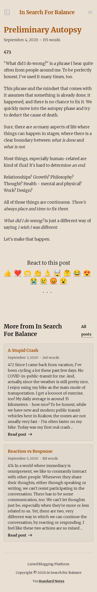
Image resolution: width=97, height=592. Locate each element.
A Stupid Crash (23, 350)
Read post (17, 434)
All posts (86, 330)
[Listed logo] (7, 12)
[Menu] (90, 12)
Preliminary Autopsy (42, 30)
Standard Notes (51, 581)
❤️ (17, 273)
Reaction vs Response (30, 451)
